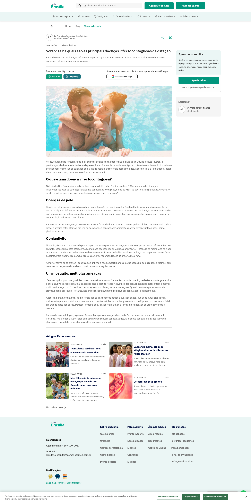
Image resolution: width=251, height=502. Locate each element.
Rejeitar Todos (191, 496)
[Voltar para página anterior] (52, 26)
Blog (78, 26)
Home (68, 26)
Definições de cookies (182, 461)
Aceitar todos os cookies (215, 496)
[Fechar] (246, 496)
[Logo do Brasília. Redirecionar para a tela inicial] (57, 5)
